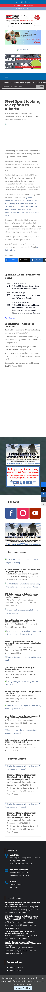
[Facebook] (43, 484)
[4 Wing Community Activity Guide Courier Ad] (23, 44)
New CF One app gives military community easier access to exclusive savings (23, 643)
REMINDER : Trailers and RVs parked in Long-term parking (22, 571)
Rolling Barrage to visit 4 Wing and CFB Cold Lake (23, 692)
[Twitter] (43, 489)
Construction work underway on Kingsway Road (20, 668)
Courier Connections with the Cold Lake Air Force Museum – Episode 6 (21, 777)
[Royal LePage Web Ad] (23, 26)
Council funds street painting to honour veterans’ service (20, 621)
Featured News (33, 116)
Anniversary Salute (14, 788)
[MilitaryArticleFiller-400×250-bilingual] (23, 464)
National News (20, 119)
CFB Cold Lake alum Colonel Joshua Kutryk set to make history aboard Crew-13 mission (21, 596)
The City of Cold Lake (15, 624)
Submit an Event (16, 970)
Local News (9, 119)
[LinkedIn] (43, 494)
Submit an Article (23, 8)
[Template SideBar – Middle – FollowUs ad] (23, 486)
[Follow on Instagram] (23, 513)
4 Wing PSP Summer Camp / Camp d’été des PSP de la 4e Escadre (25, 287)
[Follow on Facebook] (11, 513)
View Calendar (10, 318)
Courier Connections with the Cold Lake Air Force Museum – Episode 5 (21, 815)
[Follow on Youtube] (35, 513)
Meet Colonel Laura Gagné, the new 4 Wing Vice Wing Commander (22, 717)
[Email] (43, 499)
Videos (15, 794)
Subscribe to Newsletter (23, 5)
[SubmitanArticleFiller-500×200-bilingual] (23, 68)
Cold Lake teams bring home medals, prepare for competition (22, 741)
